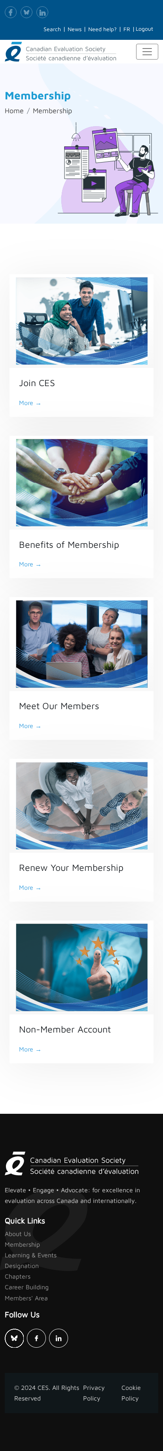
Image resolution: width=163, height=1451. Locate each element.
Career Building (27, 1286)
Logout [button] (144, 28)
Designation (22, 1265)
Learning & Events (31, 1255)
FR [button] (126, 29)
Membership (52, 110)
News (75, 29)
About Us (18, 1233)
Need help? (102, 29)
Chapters (17, 1276)
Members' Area (26, 1298)
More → (30, 402)
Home (14, 110)
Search (52, 29)
